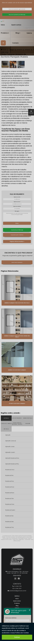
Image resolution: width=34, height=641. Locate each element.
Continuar (17, 637)
